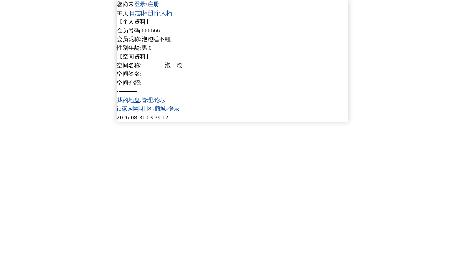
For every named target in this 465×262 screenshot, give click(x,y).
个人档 (163, 13)
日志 (135, 13)
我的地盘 (128, 100)
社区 (147, 108)
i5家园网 (128, 108)
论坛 (160, 100)
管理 (147, 100)
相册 (148, 13)
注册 (153, 4)
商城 (160, 108)
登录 (140, 4)
